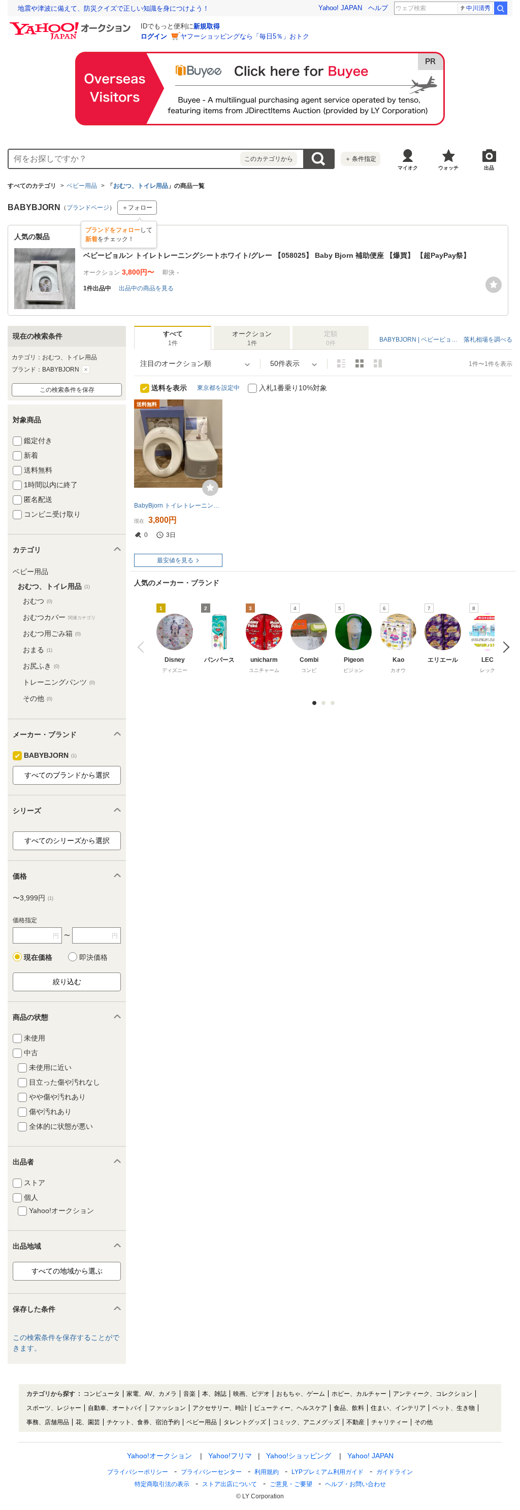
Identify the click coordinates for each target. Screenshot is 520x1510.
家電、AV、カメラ (151, 1393)
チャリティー (389, 1422)
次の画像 (503, 647)
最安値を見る (175, 560)
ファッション (167, 1408)
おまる (37, 650)
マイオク (408, 168)
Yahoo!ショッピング (298, 1456)
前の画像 (143, 647)
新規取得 (206, 26)
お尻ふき (41, 666)
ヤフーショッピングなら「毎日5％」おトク (244, 36)
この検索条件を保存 (67, 389)
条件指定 (360, 158)
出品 (489, 168)
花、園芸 (88, 1422)
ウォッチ (448, 168)
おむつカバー (59, 617)
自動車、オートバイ (115, 1408)
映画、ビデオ (251, 1393)
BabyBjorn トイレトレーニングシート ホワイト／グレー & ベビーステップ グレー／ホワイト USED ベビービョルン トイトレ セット (178, 505)
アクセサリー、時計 (219, 1408)
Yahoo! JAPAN (340, 8)
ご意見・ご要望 (291, 1484)
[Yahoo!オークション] (72, 24)
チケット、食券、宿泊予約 (143, 1422)
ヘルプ (378, 8)
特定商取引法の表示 (162, 1484)
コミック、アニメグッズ (306, 1422)
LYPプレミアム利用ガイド (327, 1471)
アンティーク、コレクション (432, 1393)
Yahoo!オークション (159, 1456)
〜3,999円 (33, 898)
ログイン (154, 36)
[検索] (500, 8)
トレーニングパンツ (59, 682)
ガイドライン (394, 1471)
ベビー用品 (82, 185)
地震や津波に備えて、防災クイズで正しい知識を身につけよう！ (113, 8)
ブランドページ (88, 207)
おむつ (37, 601)
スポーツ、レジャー (53, 1408)
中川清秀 (478, 8)
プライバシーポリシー (137, 1471)
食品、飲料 (349, 1408)
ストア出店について (229, 1484)
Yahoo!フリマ (230, 1456)
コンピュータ (101, 1393)
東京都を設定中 (218, 387)
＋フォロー (137, 207)
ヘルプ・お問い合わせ (355, 1484)
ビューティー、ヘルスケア (290, 1408)
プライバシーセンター (211, 1471)
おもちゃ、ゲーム (300, 1393)
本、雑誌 (214, 1393)
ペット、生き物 (453, 1408)
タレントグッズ (244, 1422)
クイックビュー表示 (378, 363)
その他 (37, 698)
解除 (86, 369)
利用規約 (266, 1471)
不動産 (355, 1422)
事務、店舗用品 (47, 1422)
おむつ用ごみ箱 (52, 633)
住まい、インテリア (398, 1408)
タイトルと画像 (341, 363)
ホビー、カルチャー (359, 1393)
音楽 (189, 1393)
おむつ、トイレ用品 (140, 185)
